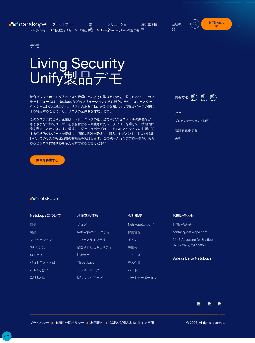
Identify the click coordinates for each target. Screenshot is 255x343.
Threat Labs (85, 262)
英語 (178, 138)
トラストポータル (89, 270)
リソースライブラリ (91, 240)
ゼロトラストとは (42, 262)
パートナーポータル (142, 278)
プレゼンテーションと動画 (192, 120)
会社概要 (135, 215)
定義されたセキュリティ (94, 247)
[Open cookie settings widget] (7, 336)
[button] (239, 24)
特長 (33, 224)
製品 (33, 232)
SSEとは (36, 255)
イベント (134, 240)
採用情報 (134, 232)
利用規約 (96, 323)
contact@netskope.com (190, 232)
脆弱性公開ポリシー (69, 323)
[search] (195, 22)
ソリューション (41, 240)
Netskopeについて (45, 215)
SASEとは (37, 247)
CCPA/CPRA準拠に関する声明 (132, 323)
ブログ (81, 224)
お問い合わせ (216, 24)
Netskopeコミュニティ (93, 232)
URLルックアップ (89, 278)
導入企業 (134, 262)
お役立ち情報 (87, 215)
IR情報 (132, 247)
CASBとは (37, 278)
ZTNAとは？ (39, 270)
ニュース (134, 255)
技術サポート (86, 255)
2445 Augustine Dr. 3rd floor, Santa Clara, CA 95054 (193, 242)
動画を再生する (47, 160)
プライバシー (39, 323)
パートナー (136, 270)
